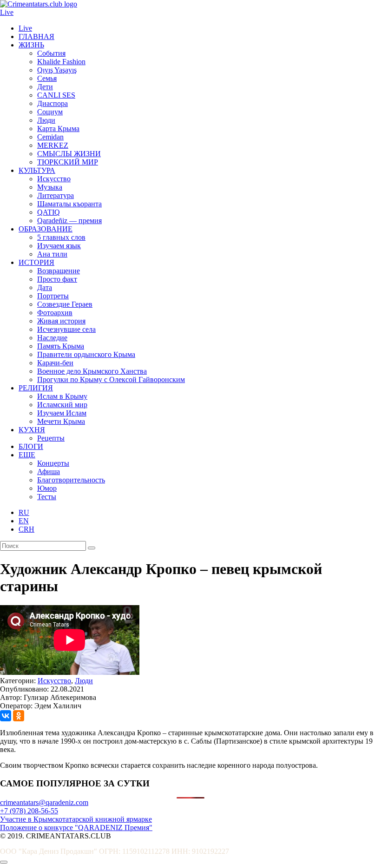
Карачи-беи (55, 363)
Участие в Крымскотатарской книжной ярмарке (76, 819)
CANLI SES (56, 95)
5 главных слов (61, 237)
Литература (55, 195)
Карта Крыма (58, 128)
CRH (26, 529)
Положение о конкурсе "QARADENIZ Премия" (76, 827)
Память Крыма (60, 346)
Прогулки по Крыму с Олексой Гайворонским (111, 379)
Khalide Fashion (61, 62)
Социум (50, 112)
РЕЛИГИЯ (36, 388)
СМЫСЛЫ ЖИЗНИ (69, 154)
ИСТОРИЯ (36, 262)
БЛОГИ (31, 446)
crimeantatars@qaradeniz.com (44, 802)
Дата (44, 287)
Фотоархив (54, 313)
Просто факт (57, 279)
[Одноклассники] (18, 715)
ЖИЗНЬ (31, 45)
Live (6, 12)
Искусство (54, 179)
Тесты (46, 497)
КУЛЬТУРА (37, 170)
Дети (45, 87)
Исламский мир (62, 405)
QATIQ (48, 212)
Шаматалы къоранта (69, 204)
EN (24, 521)
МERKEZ (52, 145)
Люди (46, 120)
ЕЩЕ (27, 455)
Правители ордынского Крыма (86, 354)
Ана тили (52, 254)
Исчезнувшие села (66, 329)
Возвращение (58, 271)
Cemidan (50, 137)
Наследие (52, 338)
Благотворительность (71, 480)
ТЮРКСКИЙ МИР (67, 162)
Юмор (47, 488)
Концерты (53, 463)
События (51, 53)
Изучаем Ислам (61, 413)
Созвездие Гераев (64, 304)
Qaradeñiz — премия (69, 220)
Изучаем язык (59, 246)
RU (24, 512)
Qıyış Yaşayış (57, 70)
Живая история (61, 321)
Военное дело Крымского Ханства (92, 371)
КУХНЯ (32, 430)
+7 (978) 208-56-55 (29, 811)
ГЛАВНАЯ (36, 36)
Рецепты (51, 438)
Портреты (53, 296)
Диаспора (52, 103)
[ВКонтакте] (5, 715)
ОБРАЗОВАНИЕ (45, 229)
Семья (47, 78)
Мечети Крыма (61, 421)
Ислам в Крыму (62, 396)
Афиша (48, 471)
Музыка (49, 187)
